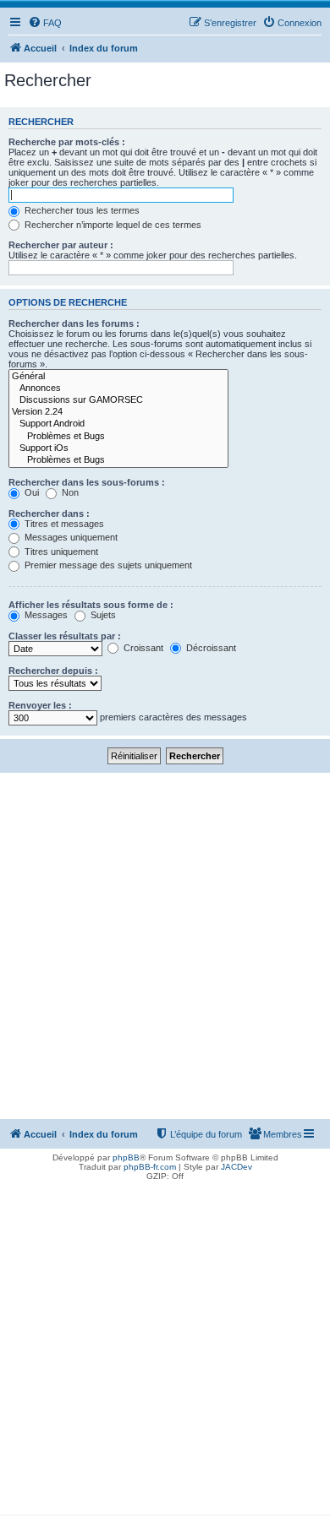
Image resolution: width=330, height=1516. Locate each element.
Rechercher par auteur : (60, 245)
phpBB (126, 1157)
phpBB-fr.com (150, 1166)
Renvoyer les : (40, 705)
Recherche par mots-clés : (66, 142)
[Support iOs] (118, 448)
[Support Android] (118, 424)
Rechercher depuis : (53, 671)
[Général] (118, 377)
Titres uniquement (60, 551)
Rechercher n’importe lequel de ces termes (111, 225)
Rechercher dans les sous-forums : (86, 482)
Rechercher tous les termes (81, 210)
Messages (45, 615)
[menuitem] (45, 23)
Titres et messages (63, 524)
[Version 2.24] (118, 412)
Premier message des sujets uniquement (107, 565)
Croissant (142, 648)
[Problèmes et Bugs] (118, 437)
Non (69, 492)
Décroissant (210, 648)
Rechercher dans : (49, 513)
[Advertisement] (165, 946)
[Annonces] (118, 388)
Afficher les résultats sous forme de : (90, 605)
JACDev (236, 1166)
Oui (30, 492)
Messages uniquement (70, 537)
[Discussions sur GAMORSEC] (118, 400)
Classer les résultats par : (64, 636)
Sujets (102, 615)
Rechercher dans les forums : (74, 323)
